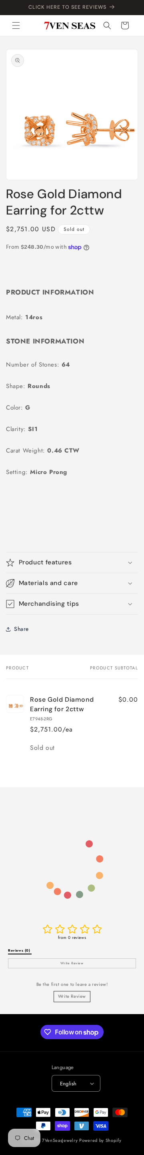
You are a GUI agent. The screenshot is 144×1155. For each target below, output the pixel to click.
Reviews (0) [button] (20, 950)
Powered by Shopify (100, 1140)
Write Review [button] (71, 963)
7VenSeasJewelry (60, 1140)
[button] (16, 25)
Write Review (72, 996)
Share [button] (21, 629)
